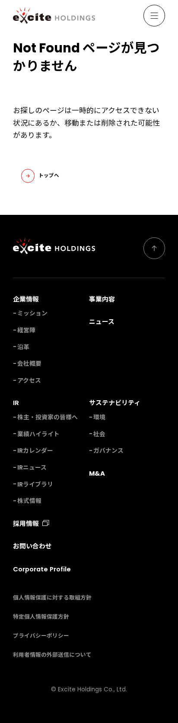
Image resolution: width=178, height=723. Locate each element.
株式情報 (29, 501)
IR (16, 402)
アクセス (29, 380)
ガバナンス (108, 451)
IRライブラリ (35, 484)
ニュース (101, 321)
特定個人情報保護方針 (41, 616)
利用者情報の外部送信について (52, 654)
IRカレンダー (35, 451)
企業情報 (26, 299)
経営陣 (26, 330)
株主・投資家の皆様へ (47, 417)
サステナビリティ (114, 402)
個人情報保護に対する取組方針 (52, 597)
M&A (97, 473)
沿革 (23, 347)
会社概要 (29, 364)
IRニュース (32, 468)
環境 (99, 417)
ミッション (32, 313)
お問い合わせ (32, 546)
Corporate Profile (42, 569)
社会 (99, 434)
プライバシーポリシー (41, 635)
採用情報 (26, 523)
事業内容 (102, 299)
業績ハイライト (38, 434)
